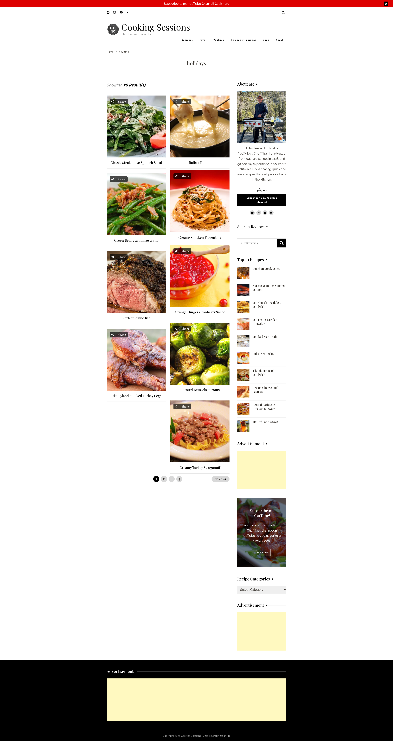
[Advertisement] (261, 470)
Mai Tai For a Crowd (266, 422)
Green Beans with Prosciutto (136, 240)
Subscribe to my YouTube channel (262, 199)
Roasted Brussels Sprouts (200, 390)
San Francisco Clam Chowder (265, 322)
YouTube (218, 40)
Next (218, 479)
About (279, 40)
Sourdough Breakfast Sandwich (266, 304)
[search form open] (283, 12)
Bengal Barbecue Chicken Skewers (264, 407)
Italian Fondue (200, 163)
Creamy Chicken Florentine (200, 237)
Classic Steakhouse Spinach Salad (136, 163)
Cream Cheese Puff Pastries (265, 390)
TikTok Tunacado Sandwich (264, 373)
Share (121, 101)
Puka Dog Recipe (263, 354)
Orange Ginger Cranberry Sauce (200, 312)
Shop (266, 40)
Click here (222, 4)
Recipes (186, 40)
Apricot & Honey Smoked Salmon (269, 287)
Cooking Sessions (155, 27)
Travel (202, 40)
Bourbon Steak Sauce (266, 268)
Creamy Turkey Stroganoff (200, 467)
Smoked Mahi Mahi (265, 337)
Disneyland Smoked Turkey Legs (136, 396)
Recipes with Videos (243, 40)
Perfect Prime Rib (136, 318)
